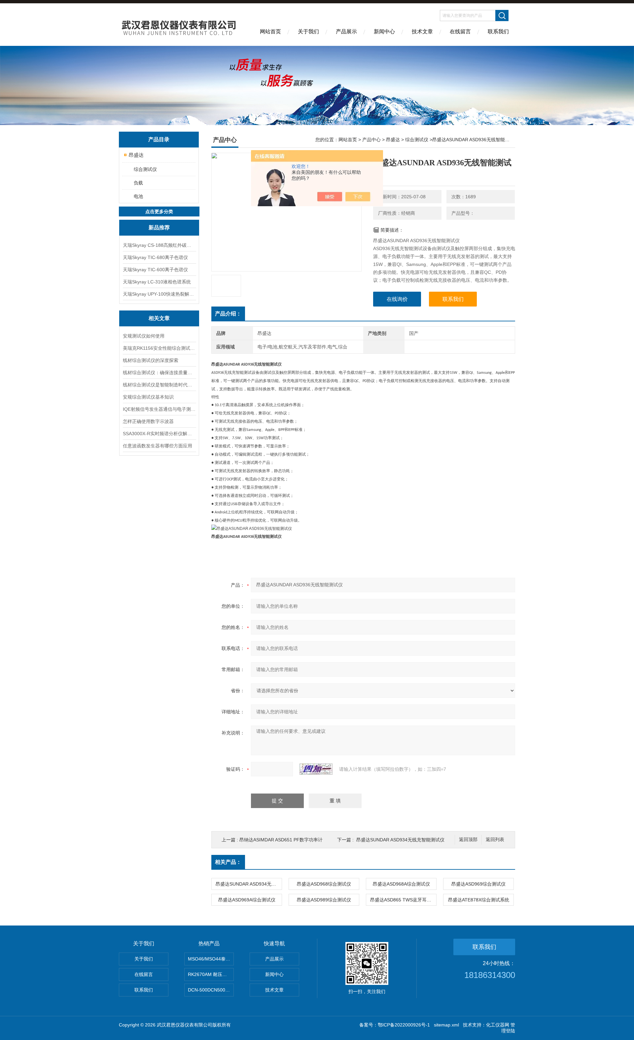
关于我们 (308, 31)
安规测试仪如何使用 (143, 336)
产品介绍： (228, 313)
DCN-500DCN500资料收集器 (211, 989)
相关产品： (228, 862)
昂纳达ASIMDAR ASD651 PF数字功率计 (281, 839)
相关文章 (159, 318)
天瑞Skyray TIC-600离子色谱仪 (155, 269)
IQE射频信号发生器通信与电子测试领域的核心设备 (159, 409)
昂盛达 (136, 155)
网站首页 (270, 31)
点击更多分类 (159, 211)
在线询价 (397, 299)
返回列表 (495, 839)
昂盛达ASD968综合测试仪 (324, 884)
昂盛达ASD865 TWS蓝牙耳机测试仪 (403, 899)
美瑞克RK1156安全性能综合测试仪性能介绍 (159, 348)
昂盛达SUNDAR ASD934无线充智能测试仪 (400, 839)
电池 (138, 196)
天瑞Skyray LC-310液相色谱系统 (157, 281)
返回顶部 (468, 839)
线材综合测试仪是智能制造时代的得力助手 (159, 384)
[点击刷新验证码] (316, 769)
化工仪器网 (497, 1024)
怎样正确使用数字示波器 (148, 421)
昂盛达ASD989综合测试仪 (324, 899)
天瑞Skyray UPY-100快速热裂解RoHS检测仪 (159, 294)
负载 (138, 182)
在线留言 (460, 31)
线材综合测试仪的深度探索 (150, 360)
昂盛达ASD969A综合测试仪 (246, 899)
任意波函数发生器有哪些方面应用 (157, 445)
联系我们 (498, 31)
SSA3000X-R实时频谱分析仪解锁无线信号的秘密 (159, 433)
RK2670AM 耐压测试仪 (211, 974)
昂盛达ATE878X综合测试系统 (478, 899)
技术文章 (422, 31)
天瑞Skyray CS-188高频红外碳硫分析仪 (159, 245)
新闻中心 (384, 31)
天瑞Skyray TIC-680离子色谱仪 (155, 257)
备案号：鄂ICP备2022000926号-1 (394, 1024)
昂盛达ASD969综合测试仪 (478, 884)
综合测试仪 (145, 169)
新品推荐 (159, 227)
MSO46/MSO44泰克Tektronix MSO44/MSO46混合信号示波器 (211, 958)
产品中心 (371, 139)
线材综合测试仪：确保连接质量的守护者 (159, 372)
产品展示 (346, 31)
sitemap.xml (446, 1024)
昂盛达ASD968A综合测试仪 (401, 884)
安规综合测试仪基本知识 (148, 397)
